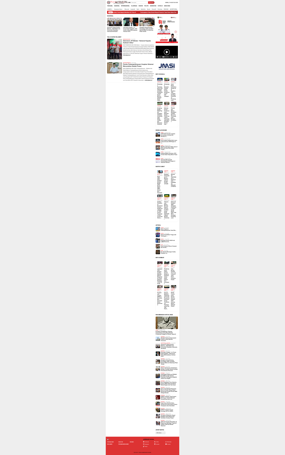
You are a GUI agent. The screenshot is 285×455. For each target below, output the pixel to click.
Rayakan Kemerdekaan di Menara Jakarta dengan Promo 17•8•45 (166, 179)
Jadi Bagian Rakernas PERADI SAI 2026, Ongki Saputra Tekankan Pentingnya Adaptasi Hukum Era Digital (169, 376)
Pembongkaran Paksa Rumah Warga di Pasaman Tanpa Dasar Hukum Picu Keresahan (134, 12)
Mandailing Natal (126, 39)
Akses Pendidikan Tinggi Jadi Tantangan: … (168, 235)
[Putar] (157, 57)
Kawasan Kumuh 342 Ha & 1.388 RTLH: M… (168, 241)
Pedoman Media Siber (123, 444)
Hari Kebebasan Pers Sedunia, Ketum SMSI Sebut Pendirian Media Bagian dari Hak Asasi (168, 384)
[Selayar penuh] (176, 57)
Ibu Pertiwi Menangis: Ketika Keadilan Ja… (168, 252)
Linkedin (157, 444)
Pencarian (151, 2)
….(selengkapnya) (148, 80)
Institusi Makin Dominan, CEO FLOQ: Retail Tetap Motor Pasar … (169, 155)
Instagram (147, 444)
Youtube (169, 444)
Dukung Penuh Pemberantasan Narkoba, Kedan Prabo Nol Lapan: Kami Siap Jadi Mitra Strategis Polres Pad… (166, 116)
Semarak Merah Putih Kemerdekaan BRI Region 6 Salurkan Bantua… (168, 161)
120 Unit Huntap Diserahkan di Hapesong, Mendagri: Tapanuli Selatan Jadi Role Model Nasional (169, 424)
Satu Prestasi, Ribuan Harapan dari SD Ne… (169, 247)
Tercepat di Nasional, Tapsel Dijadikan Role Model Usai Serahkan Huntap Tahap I (168, 417)
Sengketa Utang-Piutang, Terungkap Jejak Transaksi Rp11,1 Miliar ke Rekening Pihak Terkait (130, 29)
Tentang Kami (110, 442)
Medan (158, 174)
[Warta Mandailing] (118, 2)
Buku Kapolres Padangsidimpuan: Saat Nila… (168, 229)
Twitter (157, 442)
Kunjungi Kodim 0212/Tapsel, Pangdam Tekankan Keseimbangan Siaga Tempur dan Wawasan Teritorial (159, 116)
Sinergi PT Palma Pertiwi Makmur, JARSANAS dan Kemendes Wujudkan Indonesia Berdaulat (169, 346)
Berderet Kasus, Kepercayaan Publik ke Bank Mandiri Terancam (168, 339)
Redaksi (132, 442)
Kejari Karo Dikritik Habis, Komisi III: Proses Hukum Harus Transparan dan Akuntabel (169, 404)
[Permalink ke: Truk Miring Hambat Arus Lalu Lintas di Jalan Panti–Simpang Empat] (173, 262)
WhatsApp (169, 442)
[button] (167, 52)
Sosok (157, 330)
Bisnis (162, 132)
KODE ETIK (120, 442)
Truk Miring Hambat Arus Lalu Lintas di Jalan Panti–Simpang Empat (176, 12)
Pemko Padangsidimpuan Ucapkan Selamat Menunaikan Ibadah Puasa (138, 65)
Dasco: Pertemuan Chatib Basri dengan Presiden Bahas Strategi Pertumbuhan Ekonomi (147, 29)
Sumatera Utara (166, 171)
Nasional (163, 336)
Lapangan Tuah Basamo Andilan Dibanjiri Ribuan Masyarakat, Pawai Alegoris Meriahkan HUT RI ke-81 (159, 276)
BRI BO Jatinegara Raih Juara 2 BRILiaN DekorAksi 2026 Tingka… (169, 148)
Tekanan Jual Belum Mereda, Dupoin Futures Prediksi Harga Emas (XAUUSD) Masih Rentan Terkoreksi (166, 210)
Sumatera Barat (159, 266)
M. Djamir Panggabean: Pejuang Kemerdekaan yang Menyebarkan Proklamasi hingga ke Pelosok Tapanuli (166, 333)
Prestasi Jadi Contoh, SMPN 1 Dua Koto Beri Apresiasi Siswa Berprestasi (159, 298)
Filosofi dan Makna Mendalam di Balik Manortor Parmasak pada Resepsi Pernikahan (173, 115)
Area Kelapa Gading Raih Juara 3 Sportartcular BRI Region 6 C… (169, 142)
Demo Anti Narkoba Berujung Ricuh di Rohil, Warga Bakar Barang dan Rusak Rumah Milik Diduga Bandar (169, 390)
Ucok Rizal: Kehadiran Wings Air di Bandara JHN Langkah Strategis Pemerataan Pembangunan (173, 92)
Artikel (162, 227)
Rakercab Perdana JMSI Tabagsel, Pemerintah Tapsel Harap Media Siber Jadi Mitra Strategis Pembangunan (173, 210)
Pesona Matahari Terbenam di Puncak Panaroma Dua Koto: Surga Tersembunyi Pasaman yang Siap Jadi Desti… (166, 300)
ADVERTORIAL (163, 343)
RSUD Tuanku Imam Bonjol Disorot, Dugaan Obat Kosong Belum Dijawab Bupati (173, 299)
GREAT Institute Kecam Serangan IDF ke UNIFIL (167, 410)
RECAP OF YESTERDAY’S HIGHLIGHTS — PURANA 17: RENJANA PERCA (173, 180)
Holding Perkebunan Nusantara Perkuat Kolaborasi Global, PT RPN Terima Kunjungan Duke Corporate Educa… (160, 210)
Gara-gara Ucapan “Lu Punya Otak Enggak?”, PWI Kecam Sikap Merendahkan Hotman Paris (114, 29)
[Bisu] (173, 57)
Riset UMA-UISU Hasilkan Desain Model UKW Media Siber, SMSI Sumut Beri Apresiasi (159, 184)
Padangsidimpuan (127, 62)
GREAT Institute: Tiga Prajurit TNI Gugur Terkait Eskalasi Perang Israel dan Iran (168, 398)
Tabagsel (159, 81)
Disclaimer (109, 444)
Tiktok (146, 446)
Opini (162, 244)
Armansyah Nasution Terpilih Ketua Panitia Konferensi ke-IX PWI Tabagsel (166, 90)
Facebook (147, 442)
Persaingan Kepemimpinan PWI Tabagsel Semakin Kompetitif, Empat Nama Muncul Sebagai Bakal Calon (160, 92)
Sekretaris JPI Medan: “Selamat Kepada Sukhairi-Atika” (137, 42)
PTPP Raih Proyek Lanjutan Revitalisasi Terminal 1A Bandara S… (168, 135)
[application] (167, 52)
